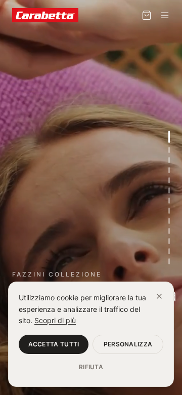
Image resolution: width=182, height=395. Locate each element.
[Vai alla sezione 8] (169, 211)
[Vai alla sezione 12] (169, 251)
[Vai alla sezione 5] (169, 180)
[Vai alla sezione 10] (169, 231)
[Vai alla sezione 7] (169, 201)
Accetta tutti (53, 344)
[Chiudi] (159, 296)
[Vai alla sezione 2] (169, 150)
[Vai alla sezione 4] (169, 170)
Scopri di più (55, 320)
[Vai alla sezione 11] (169, 241)
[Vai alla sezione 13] (169, 261)
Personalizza (128, 344)
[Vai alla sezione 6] (169, 190)
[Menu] (165, 15)
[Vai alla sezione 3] (169, 160)
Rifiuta (91, 367)
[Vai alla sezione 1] (169, 137)
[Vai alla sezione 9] (169, 221)
